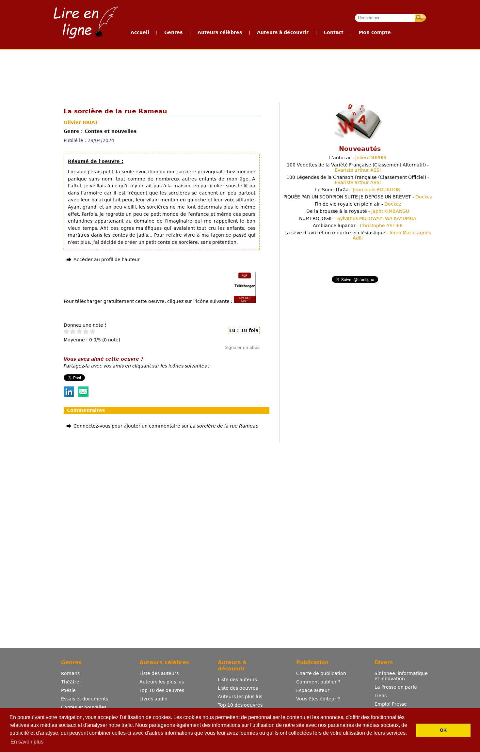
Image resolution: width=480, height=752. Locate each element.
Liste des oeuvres (238, 688)
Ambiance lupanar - (358, 225)
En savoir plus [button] (26, 741)
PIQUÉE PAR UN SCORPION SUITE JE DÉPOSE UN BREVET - (357, 196)
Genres (173, 32)
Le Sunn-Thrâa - (357, 189)
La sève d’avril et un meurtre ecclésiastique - (357, 235)
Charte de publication (321, 673)
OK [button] (443, 730)
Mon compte (375, 32)
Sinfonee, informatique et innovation (401, 676)
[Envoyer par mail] (83, 395)
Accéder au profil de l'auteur (106, 259)
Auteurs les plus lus (161, 681)
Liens (381, 695)
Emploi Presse (391, 704)
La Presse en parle (396, 687)
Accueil (140, 32)
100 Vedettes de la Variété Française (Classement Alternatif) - (358, 167)
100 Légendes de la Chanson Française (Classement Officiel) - (357, 180)
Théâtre (70, 681)
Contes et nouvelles (83, 707)
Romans (70, 673)
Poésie (68, 690)
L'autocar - (357, 157)
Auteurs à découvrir (283, 32)
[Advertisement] (240, 74)
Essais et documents (84, 698)
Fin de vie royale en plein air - (358, 204)
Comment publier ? (318, 681)
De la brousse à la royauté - (357, 211)
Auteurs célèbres (220, 32)
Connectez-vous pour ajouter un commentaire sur (166, 426)
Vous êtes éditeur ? (318, 698)
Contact (334, 32)
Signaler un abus (242, 347)
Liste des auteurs (159, 673)
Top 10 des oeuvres (161, 690)
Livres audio (153, 698)
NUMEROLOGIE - (357, 218)
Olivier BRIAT (81, 122)
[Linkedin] (69, 395)
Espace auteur (312, 690)
